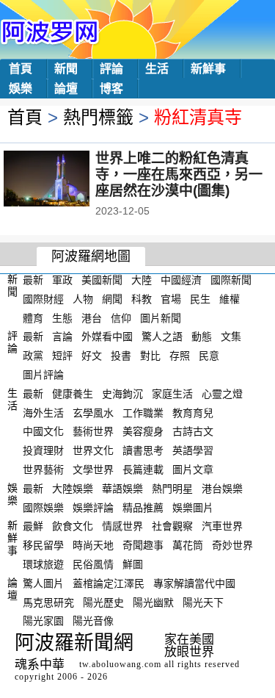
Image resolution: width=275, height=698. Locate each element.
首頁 (20, 68)
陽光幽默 (153, 602)
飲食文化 (72, 526)
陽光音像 (93, 621)
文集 (231, 336)
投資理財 (43, 450)
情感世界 (122, 526)
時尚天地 (93, 545)
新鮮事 (208, 68)
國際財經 (43, 299)
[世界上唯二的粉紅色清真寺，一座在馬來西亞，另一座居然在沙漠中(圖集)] (66, 180)
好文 (91, 355)
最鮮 (33, 526)
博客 (111, 88)
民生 (200, 299)
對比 (150, 355)
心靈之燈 (222, 394)
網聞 (112, 299)
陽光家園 (43, 621)
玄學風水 (93, 412)
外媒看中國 (107, 336)
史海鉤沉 (122, 394)
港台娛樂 (222, 488)
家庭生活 (172, 394)
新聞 (66, 68)
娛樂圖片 (192, 507)
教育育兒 (192, 412)
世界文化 (93, 450)
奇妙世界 (232, 545)
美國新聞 (101, 280)
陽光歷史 (103, 602)
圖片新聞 (160, 317)
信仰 (121, 317)
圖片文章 (192, 469)
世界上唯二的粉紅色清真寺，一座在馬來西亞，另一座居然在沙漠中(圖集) (179, 174)
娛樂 (20, 88)
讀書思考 (143, 450)
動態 (201, 336)
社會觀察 (172, 526)
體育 (33, 317)
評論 (111, 68)
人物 (83, 299)
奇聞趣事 (143, 545)
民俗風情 (93, 564)
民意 (209, 355)
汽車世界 (222, 526)
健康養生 (72, 394)
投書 (121, 355)
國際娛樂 (43, 507)
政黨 (33, 355)
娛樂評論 (93, 507)
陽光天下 (203, 602)
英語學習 (192, 450)
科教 (141, 299)
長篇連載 (143, 469)
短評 (62, 355)
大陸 (141, 280)
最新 (33, 280)
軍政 (62, 280)
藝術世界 (93, 431)
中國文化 (43, 431)
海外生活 (43, 412)
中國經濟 (181, 280)
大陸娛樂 (72, 488)
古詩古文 (192, 431)
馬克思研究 (48, 602)
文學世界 (93, 469)
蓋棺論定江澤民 (108, 583)
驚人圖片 (43, 583)
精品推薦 (143, 507)
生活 (157, 68)
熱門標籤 (98, 117)
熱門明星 (172, 488)
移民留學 (43, 545)
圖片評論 (43, 375)
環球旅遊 (43, 564)
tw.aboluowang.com (120, 664)
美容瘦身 (143, 431)
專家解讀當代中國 (194, 583)
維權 (229, 299)
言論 (62, 336)
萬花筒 (187, 545)
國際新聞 (231, 280)
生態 (62, 317)
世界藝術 (43, 469)
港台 (91, 317)
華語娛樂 (122, 488)
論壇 (66, 88)
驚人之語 (162, 336)
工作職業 (143, 412)
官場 (171, 299)
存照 (179, 355)
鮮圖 (132, 564)
